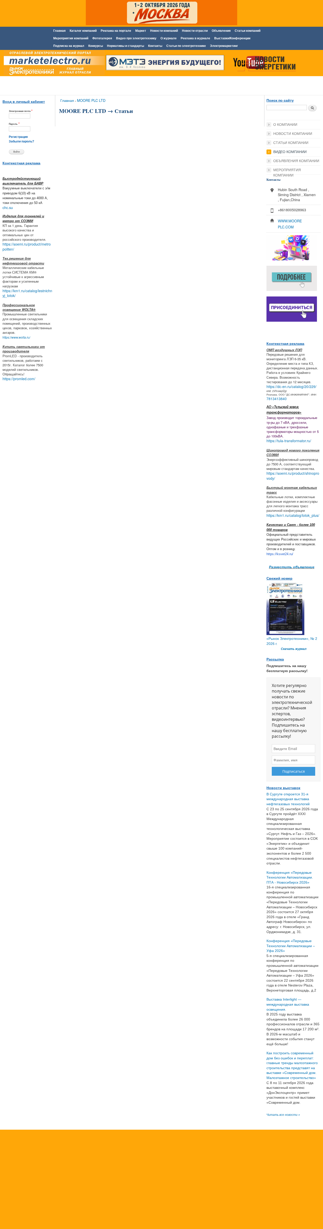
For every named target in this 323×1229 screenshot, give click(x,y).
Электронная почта (21, 111)
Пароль (14, 124)
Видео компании (290, 152)
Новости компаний (164, 31)
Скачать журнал (293, 649)
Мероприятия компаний (70, 38)
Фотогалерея (102, 38)
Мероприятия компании (287, 170)
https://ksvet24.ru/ (279, 554)
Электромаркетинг (224, 46)
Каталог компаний (83, 31)
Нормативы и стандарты (125, 46)
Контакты (155, 46)
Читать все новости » (283, 1115)
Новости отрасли (195, 31)
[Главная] (53, 64)
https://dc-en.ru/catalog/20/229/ (291, 386)
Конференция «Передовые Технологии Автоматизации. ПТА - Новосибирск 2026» (289, 877)
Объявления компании (296, 161)
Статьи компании (290, 143)
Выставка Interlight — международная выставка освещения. (287, 1004)
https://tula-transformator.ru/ (288, 440)
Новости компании (292, 134)
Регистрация (18, 137)
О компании (285, 125)
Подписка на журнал (68, 46)
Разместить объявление (291, 566)
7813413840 (276, 398)
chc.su (8, 207)
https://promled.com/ (19, 378)
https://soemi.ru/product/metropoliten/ (27, 247)
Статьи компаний (247, 31)
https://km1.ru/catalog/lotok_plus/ (292, 515)
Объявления (221, 31)
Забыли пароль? (21, 141)
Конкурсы (95, 46)
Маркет (140, 31)
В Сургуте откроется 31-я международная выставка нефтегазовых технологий (288, 799)
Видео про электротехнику (136, 38)
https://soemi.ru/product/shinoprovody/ (292, 476)
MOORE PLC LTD (91, 100)
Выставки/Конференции (232, 38)
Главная (59, 31)
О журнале (168, 38)
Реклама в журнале (195, 38)
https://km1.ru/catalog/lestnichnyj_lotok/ (27, 293)
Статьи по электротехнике (186, 46)
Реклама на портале (116, 31)
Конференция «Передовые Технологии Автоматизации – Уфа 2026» (290, 946)
